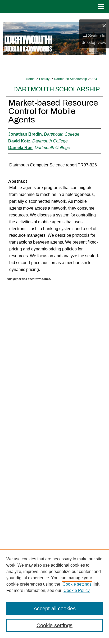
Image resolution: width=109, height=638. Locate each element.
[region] (54, 593)
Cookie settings (77, 584)
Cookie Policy (76, 590)
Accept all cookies (55, 608)
